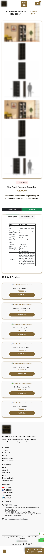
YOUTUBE (7, 487)
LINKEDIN (7, 495)
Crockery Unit (6, 453)
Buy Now (32, 209)
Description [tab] (12, 217)
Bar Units (5, 455)
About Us (5, 470)
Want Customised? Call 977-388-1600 (34, 551)
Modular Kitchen (7, 458)
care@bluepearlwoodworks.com (16, 519)
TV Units (5, 450)
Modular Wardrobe (8, 461)
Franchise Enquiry (8, 478)
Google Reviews (7, 480)
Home (34, 14)
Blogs (4, 475)
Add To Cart (12, 209)
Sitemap (22, 538)
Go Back (34, 11)
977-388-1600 (11, 505)
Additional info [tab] (27, 217)
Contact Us (6, 473)
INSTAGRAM (8, 493)
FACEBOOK (8, 490)
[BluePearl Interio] (6, 429)
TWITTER (7, 498)
